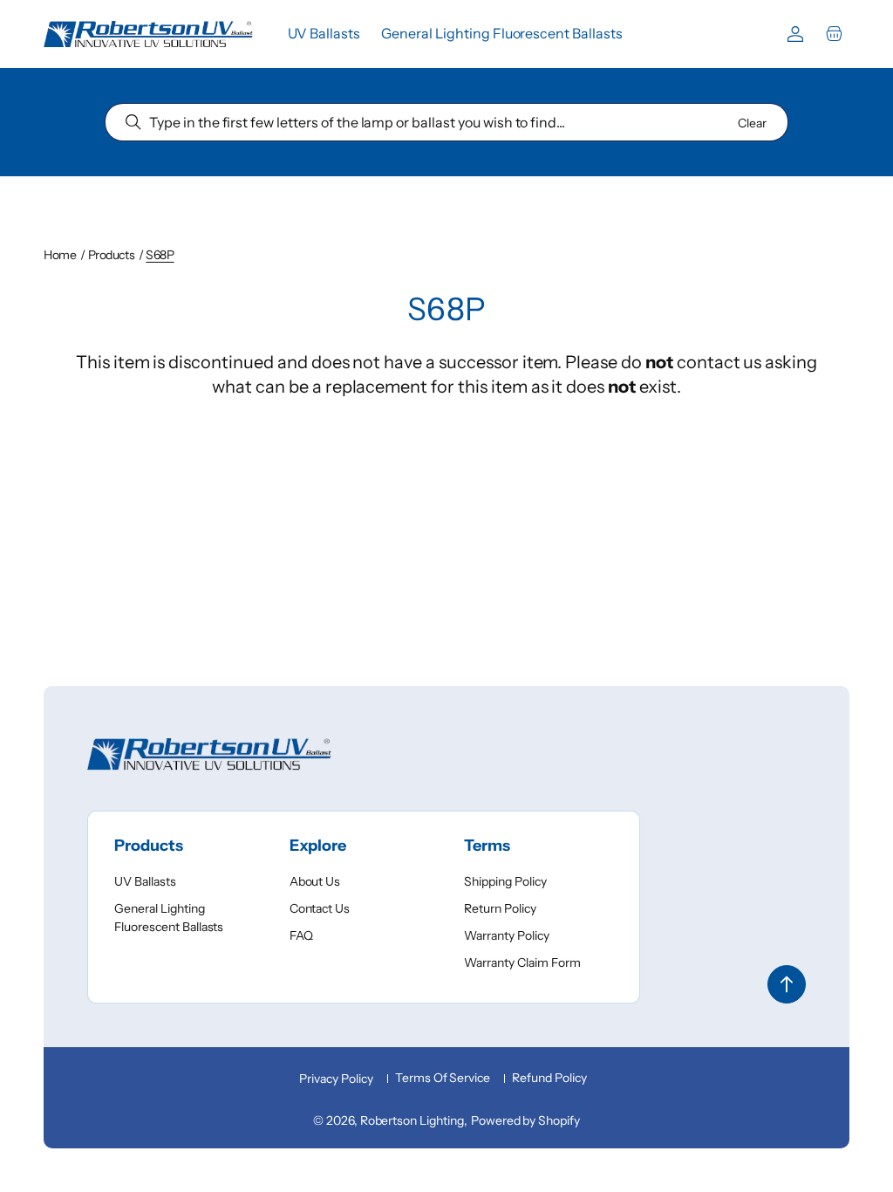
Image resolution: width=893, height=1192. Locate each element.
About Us (315, 881)
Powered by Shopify (525, 1120)
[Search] (133, 122)
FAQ (301, 935)
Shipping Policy (505, 881)
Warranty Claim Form (522, 962)
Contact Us (320, 908)
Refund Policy (549, 1078)
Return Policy (500, 908)
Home (60, 255)
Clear (752, 123)
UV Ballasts (145, 881)
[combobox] (446, 122)
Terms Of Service (442, 1078)
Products (111, 255)
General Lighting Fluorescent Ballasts (168, 918)
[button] (834, 34)
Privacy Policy (335, 1078)
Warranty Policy (506, 935)
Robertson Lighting (412, 1120)
